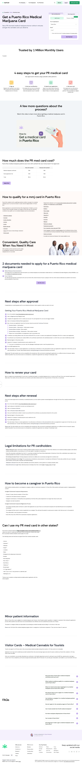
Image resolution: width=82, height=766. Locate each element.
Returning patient (71, 14)
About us (17, 747)
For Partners (40, 2)
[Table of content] (1, 384)
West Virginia (56, 752)
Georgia (40, 748)
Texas (55, 746)
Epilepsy (45, 208)
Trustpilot (4, 56)
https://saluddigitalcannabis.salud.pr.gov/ (25, 314)
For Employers (32, 2)
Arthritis (5, 222)
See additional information (69, 761)
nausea (48, 230)
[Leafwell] (5, 2)
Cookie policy (30, 751)
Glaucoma (46, 213)
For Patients (22, 2)
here (49, 318)
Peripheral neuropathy (48, 226)
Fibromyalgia (46, 211)
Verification (29, 753)
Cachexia (5, 228)
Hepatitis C (46, 215)
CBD (43, 464)
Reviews (29, 747)
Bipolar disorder (6, 226)
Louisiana (41, 752)
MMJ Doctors (30, 744)
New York (48, 750)
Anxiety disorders (7, 220)
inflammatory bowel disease (56, 204)
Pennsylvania (48, 752)
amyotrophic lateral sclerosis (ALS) (65, 203)
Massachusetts (49, 748)
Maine (47, 746)
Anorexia (5, 217)
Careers (17, 753)
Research (17, 751)
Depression (46, 206)
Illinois (40, 750)
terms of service (66, 33)
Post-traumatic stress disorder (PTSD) (52, 228)
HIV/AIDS (45, 217)
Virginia (55, 748)
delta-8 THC (49, 464)
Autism (4, 224)
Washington (56, 750)
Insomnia (45, 219)
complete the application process (14, 274)
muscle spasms (59, 230)
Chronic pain (6, 233)
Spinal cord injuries (48, 234)
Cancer (5, 230)
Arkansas (41, 746)
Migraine (45, 221)
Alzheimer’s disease (7, 215)
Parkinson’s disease (48, 223)
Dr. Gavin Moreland (48, 734)
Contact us (17, 749)
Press (16, 755)
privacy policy (74, 33)
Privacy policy (30, 749)
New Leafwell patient (56, 14)
